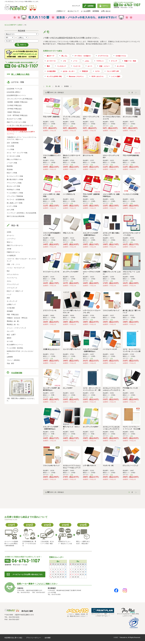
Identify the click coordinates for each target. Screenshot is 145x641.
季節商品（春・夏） (13, 321)
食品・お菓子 (11, 334)
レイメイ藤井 (115, 76)
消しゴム (64, 56)
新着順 (66, 86)
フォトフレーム (12, 278)
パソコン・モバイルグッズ (15, 268)
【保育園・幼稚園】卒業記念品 (17, 102)
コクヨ (97, 71)
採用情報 (96, 11)
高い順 (57, 86)
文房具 (19, 25)
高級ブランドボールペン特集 (16, 122)
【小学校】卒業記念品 (14, 105)
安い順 (48, 86)
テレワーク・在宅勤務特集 (15, 199)
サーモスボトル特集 (13, 156)
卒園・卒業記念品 (13, 314)
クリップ (114, 61)
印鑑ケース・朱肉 (130, 61)
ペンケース (76, 66)
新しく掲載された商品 (20, 74)
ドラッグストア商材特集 (15, 196)
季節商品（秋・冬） (13, 324)
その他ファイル (121, 56)
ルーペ (90, 66)
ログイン (105, 6)
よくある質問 (85, 11)
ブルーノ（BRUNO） (14, 360)
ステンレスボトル (13, 274)
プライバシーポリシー (33, 638)
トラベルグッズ (12, 288)
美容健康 (10, 311)
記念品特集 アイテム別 (14, 89)
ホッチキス (120, 66)
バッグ (9, 294)
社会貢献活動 (16, 373)
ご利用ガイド (60, 11)
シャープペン (11, 239)
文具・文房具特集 (13, 143)
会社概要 (48, 638)
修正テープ (50, 56)
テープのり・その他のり (83, 56)
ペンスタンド (61, 66)
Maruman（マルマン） (76, 76)
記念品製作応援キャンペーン (16, 95)
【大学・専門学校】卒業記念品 (17, 115)
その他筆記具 (11, 255)
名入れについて (73, 11)
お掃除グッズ (11, 304)
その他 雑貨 (11, 308)
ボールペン (10, 235)
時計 (8, 271)
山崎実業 (10, 357)
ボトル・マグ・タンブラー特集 (17, 153)
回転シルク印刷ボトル (14, 159)
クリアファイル (103, 56)
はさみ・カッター (69, 71)
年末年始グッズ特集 (13, 189)
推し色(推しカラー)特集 (14, 203)
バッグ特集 (10, 149)
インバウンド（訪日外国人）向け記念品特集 (21, 213)
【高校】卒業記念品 (13, 112)
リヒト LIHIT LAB (113, 71)
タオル (9, 281)
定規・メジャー (104, 66)
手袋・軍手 (10, 363)
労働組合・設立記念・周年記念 (17, 318)
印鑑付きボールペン (13, 252)
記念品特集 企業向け (14, 92)
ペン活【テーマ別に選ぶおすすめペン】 (20, 125)
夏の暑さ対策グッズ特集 (15, 179)
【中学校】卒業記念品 (14, 109)
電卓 (48, 66)
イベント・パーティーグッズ (16, 328)
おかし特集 (10, 209)
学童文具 (85, 71)
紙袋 (8, 298)
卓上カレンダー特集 (13, 186)
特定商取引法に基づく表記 (13, 638)
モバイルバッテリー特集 (15, 176)
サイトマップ (76, 5)
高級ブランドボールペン (15, 245)
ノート (75, 61)
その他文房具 (51, 71)
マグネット (100, 61)
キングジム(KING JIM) (54, 76)
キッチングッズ (12, 301)
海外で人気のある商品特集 (15, 216)
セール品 (10, 341)
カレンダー (10, 331)
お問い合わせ (106, 11)
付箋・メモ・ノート (13, 264)
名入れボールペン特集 (14, 119)
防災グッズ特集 (12, 173)
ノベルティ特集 (12, 163)
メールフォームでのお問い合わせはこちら (27, 574)
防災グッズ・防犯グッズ (15, 291)
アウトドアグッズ (13, 284)
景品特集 (10, 169)
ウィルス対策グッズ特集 (15, 193)
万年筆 (9, 249)
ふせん (87, 61)
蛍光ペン (10, 242)
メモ (64, 61)
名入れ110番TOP (10, 25)
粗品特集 (10, 166)
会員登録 (90, 6)
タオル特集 (10, 146)
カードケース (51, 61)
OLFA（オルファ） (98, 76)
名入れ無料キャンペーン (15, 344)
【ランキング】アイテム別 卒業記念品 (19, 99)
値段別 (9, 338)
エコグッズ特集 (12, 206)
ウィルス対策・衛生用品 (15, 348)
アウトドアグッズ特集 (14, 183)
